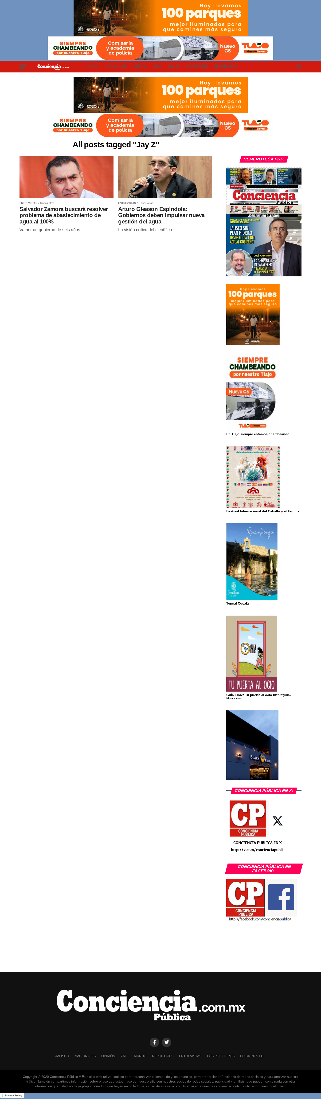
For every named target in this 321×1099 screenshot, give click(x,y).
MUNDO (174, 66)
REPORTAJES (197, 66)
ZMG (157, 66)
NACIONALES (116, 66)
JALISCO (92, 66)
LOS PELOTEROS (221, 1056)
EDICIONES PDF (253, 1056)
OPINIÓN (140, 66)
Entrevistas (226, 66)
